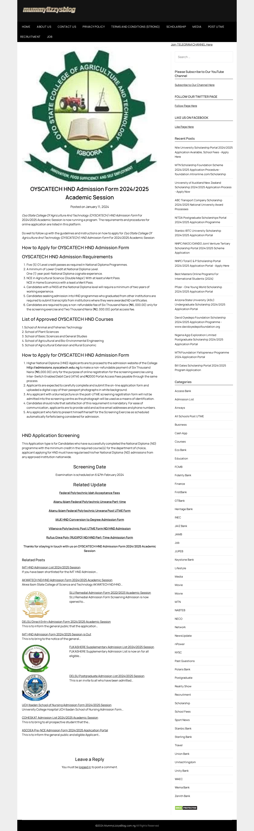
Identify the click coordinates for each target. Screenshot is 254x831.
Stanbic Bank (183, 728)
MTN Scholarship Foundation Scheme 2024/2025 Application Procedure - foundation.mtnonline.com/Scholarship (200, 169)
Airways (180, 408)
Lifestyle (180, 568)
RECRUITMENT (30, 37)
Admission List (184, 399)
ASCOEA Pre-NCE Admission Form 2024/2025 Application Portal (65, 730)
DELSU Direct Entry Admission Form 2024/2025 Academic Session (66, 622)
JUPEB (179, 551)
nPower (180, 644)
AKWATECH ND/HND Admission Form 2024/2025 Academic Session (67, 580)
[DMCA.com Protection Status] (186, 809)
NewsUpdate (183, 636)
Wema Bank (182, 787)
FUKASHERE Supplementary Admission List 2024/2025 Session (111, 647)
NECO (178, 619)
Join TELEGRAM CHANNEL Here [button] (192, 44)
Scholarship (182, 703)
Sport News (182, 720)
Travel (179, 745)
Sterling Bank (183, 737)
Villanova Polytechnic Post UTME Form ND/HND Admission (90, 528)
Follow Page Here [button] (186, 106)
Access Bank (183, 391)
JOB (49, 37)
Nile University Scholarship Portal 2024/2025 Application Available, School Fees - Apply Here (204, 152)
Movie (179, 585)
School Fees (183, 711)
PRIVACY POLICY (94, 27)
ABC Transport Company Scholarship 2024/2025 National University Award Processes (199, 204)
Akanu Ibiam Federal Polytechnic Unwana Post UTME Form (90, 511)
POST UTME (216, 27)
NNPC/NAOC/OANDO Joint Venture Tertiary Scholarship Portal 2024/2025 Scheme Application (202, 248)
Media (179, 576)
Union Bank (182, 754)
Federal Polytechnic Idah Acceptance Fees (89, 493)
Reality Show (183, 686)
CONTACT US (67, 27)
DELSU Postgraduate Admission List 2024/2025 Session (106, 676)
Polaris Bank (182, 669)
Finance (180, 484)
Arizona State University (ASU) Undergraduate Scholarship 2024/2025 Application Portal (200, 304)
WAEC (179, 779)
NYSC (178, 652)
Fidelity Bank (183, 475)
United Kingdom (185, 762)
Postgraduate (183, 678)
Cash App (181, 433)
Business (181, 425)
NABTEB (180, 610)
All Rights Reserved (147, 825)
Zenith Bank (182, 796)
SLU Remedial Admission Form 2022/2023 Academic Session (110, 593)
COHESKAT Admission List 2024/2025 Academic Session (60, 718)
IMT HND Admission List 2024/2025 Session (51, 567)
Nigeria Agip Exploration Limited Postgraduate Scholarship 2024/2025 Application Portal (199, 339)
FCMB (178, 467)
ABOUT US (44, 27)
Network (180, 627)
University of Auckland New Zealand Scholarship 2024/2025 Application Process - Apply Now (203, 187)
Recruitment (183, 695)
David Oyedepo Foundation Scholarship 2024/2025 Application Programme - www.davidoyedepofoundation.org (200, 322)
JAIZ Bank (181, 526)
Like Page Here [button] (184, 127)
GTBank (180, 501)
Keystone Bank (184, 560)
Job (177, 543)
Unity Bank (182, 771)
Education (181, 458)
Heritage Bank (184, 509)
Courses (180, 441)
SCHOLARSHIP (176, 27)
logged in (85, 767)
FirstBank (181, 492)
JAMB (178, 534)
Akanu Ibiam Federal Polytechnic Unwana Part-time (89, 502)
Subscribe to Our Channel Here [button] (195, 85)
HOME (26, 27)
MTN (178, 602)
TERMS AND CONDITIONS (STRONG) (135, 27)
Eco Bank (180, 450)
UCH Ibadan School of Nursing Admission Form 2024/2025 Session (67, 705)
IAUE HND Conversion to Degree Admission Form (89, 519)
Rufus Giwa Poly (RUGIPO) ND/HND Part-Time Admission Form (89, 537)
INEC (178, 517)
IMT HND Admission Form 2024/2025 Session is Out (56, 634)
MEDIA (197, 27)
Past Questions (185, 661)
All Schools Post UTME (189, 416)
